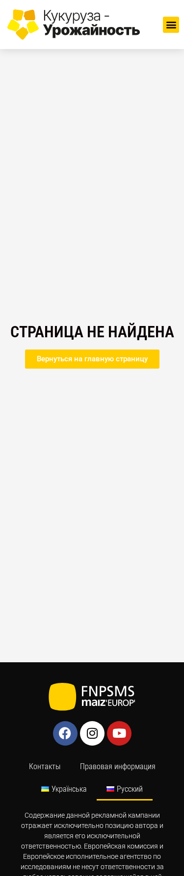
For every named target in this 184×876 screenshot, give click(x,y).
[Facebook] (65, 733)
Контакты (44, 766)
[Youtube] (119, 733)
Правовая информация (118, 766)
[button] (171, 25)
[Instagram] (92, 733)
